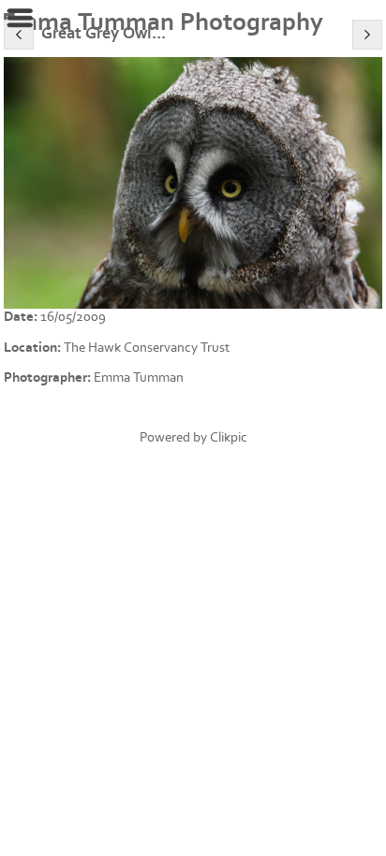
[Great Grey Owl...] (193, 183)
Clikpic (228, 437)
